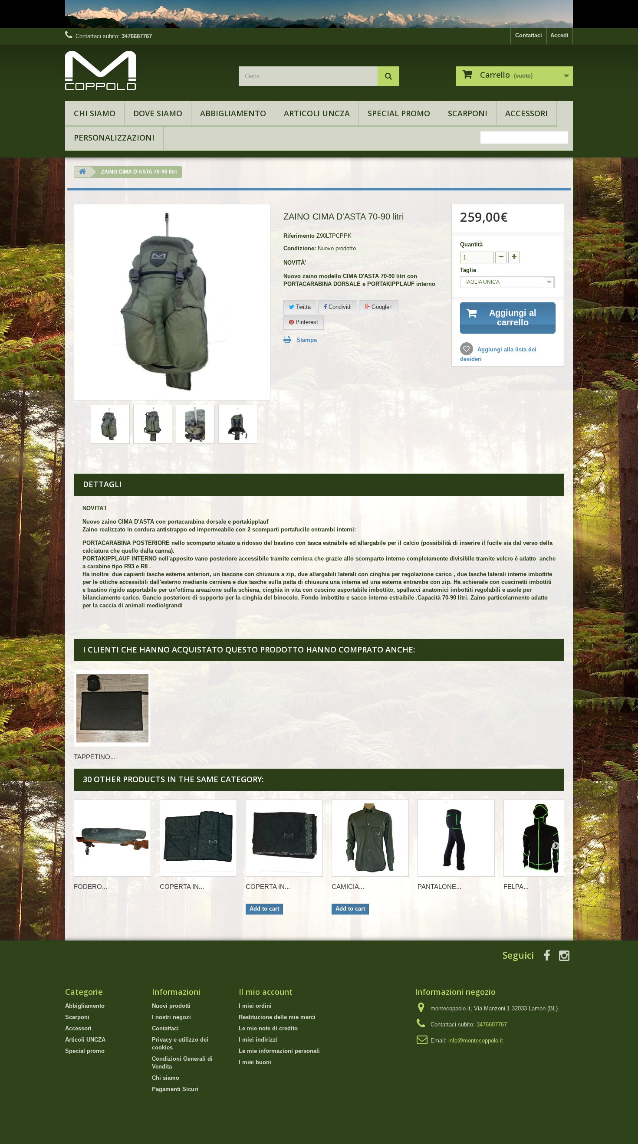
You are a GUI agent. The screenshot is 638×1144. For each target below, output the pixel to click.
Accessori (526, 113)
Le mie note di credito (268, 1028)
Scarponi (467, 113)
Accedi (559, 35)
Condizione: (299, 248)
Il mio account (266, 992)
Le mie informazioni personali (279, 1051)
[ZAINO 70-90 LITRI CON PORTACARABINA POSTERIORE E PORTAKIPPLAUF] (110, 424)
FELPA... (516, 886)
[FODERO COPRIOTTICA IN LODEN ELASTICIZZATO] (112, 838)
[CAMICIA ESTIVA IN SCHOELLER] (370, 838)
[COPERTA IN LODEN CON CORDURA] (284, 838)
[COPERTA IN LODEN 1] (198, 838)
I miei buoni (255, 1062)
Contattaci (528, 35)
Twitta (302, 307)
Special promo (399, 113)
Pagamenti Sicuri (175, 1089)
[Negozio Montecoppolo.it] (145, 70)
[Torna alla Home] (82, 172)
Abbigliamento (233, 113)
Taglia (469, 270)
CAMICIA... (348, 886)
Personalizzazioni (114, 137)
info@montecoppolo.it (475, 1040)
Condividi (339, 307)
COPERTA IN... (182, 886)
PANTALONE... (439, 886)
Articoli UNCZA (317, 113)
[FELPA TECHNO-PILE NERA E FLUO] (542, 838)
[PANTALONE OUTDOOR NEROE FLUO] (456, 838)
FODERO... (90, 886)
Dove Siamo (157, 113)
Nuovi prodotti (171, 1006)
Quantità (471, 244)
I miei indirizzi (258, 1039)
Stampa (306, 340)
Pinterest (306, 322)
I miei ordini (255, 1006)
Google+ (381, 307)
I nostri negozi (171, 1017)
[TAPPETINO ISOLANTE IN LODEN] (112, 708)
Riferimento (299, 236)
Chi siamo (94, 113)
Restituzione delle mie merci (277, 1017)
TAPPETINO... (94, 756)
